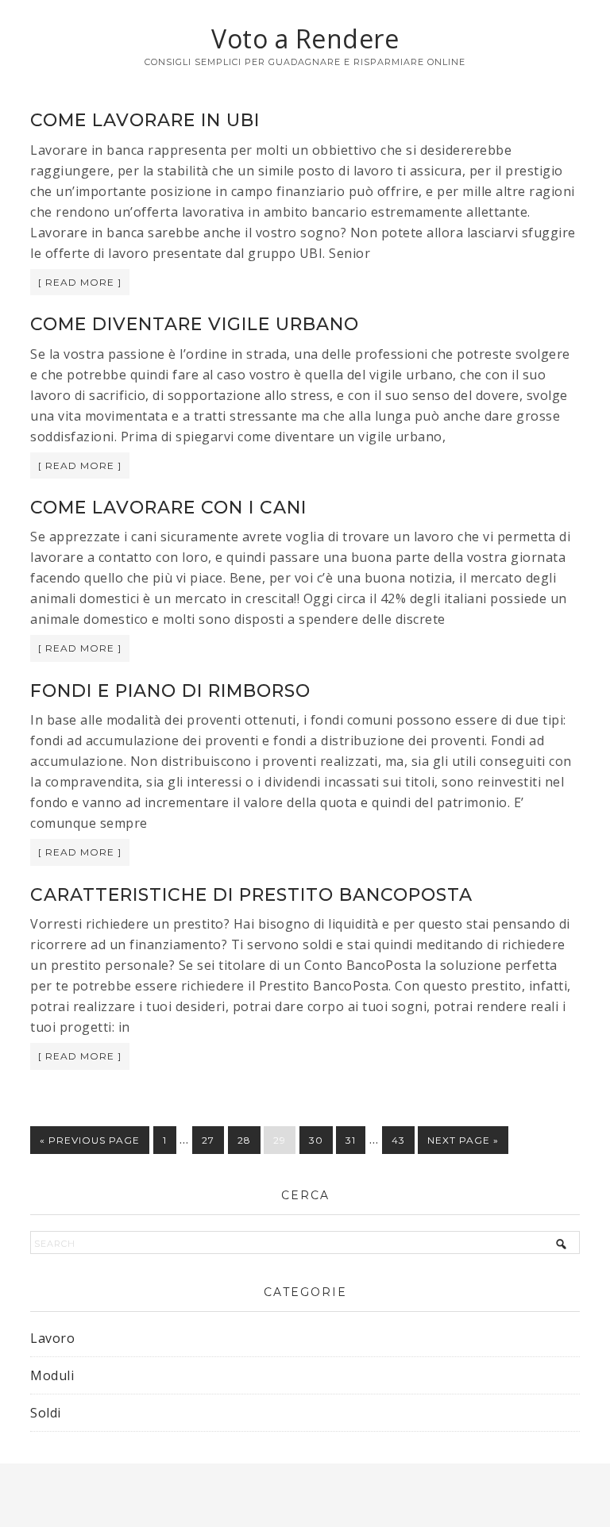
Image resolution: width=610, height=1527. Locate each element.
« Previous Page (90, 1140)
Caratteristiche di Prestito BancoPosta (251, 895)
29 (279, 1140)
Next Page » (463, 1140)
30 (316, 1140)
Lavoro (52, 1338)
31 (351, 1140)
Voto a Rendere (305, 38)
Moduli (52, 1375)
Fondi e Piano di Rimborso (170, 691)
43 (398, 1140)
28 (244, 1140)
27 (208, 1140)
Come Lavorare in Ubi (145, 120)
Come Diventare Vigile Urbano (194, 324)
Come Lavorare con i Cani (168, 507)
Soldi (45, 1412)
